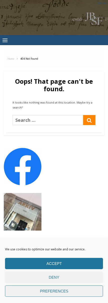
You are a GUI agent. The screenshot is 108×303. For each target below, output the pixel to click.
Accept (54, 263)
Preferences (54, 291)
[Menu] (5, 40)
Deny (54, 277)
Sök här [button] (102, 3)
